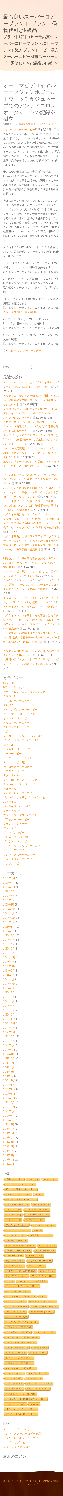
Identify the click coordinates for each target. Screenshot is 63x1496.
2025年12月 (9, 909)
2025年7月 (9, 931)
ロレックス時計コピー (34, 1378)
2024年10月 (9, 966)
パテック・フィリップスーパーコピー (25, 797)
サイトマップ (31, 1484)
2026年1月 (8, 904)
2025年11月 (9, 913)
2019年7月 (8, 1150)
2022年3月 (9, 1045)
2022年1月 (8, 1054)
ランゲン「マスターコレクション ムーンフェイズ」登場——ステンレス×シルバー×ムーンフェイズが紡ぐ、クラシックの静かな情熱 (31, 585)
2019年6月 (8, 1155)
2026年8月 (9, 878)
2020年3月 (9, 1120)
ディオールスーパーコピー (19, 793)
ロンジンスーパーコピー (47, 1245)
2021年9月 (8, 1071)
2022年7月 (9, 1027)
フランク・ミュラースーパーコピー (17, 1230)
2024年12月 (9, 957)
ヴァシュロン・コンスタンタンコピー (25, 691)
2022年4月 (9, 1040)
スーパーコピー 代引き (13, 1215)
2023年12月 (9, 983)
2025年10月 (9, 917)
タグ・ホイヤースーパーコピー (21, 779)
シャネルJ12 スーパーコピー (19, 749)
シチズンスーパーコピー (38, 1353)
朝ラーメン (9, 1281)
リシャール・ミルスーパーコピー (23, 845)
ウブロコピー (11, 696)
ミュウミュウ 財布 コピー (18, 1446)
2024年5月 (9, 979)
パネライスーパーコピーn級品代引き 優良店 (20, 1271)
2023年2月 (9, 1014)
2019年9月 (8, 1142)
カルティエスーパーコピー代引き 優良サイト (21, 1368)
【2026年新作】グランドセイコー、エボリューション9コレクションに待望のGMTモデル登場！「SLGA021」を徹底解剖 (31, 505)
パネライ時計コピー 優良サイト (16, 1306)
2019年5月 (8, 1159)
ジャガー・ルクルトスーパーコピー (24, 735)
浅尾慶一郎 (38, 1230)
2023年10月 (9, 988)
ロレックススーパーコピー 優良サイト (43, 1301)
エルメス (8, 705)
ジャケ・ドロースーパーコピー (21, 740)
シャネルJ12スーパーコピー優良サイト (45, 1306)
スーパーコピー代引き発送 (15, 1266)
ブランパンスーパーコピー (43, 1276)
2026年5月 (9, 891)
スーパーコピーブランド (17, 757)
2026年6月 (9, 887)
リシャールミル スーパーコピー (22, 1438)
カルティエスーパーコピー (19, 727)
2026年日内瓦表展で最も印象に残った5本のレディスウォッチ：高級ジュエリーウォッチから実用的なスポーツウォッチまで (31, 492)
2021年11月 (8, 1062)
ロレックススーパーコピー (45, 124)
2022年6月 (9, 1032)
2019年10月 (9, 1137)
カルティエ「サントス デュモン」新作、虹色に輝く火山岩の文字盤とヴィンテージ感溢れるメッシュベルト (31, 400)
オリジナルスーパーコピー (34, 1220)
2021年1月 (8, 1076)
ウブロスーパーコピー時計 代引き (17, 1204)
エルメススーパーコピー (14, 1383)
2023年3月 (9, 1010)
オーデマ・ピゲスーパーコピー (16, 1240)
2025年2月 (9, 952)
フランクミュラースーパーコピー (17, 1347)
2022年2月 (9, 1049)
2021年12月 (9, 1058)
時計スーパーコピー (50, 1179)
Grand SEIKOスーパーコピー (16, 1312)
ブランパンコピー (13, 832)
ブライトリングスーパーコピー (21, 815)
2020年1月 (8, 1124)
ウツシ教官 (39, 1194)
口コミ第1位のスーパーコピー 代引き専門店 (20, 1394)
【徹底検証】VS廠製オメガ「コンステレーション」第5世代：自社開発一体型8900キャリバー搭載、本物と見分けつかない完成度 (31, 637)
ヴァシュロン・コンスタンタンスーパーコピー (26, 1399)
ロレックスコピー (34, 1256)
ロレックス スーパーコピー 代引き (23, 1433)
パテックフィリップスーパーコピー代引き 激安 (21, 1322)
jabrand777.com (33, 1179)
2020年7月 (9, 1102)
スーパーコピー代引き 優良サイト (41, 1312)
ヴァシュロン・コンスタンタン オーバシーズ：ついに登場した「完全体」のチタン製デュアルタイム (31, 479)
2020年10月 (9, 1089)
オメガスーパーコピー (16, 718)
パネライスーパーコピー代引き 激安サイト (20, 1245)
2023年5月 (9, 1001)
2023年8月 (9, 992)
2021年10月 (9, 1067)
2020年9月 (9, 1093)
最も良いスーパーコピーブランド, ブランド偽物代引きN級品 (30, 23)
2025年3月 (9, 948)
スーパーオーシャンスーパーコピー (17, 1291)
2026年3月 (9, 900)
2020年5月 (9, 1111)
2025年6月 (9, 935)
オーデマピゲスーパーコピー (15, 1404)
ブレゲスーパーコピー (16, 841)
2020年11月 (9, 1084)
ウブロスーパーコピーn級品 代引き (37, 1209)
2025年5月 (9, 939)
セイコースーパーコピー (17, 766)
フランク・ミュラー (15, 823)
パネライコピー (12, 801)
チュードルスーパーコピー (16, 1276)
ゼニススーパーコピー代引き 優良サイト (19, 1358)
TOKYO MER (34, 1404)
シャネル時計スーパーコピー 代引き (18, 1332)
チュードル (9, 788)
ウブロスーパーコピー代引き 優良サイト (19, 1363)
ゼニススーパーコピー (16, 771)
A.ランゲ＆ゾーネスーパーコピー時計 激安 (32, 1281)
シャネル (8, 744)
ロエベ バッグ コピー (15, 1442)
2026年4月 (9, 895)
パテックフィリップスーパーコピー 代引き (20, 1184)
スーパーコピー (12, 753)
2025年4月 (9, 944)
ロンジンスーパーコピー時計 (15, 1353)
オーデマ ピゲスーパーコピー (20, 713)
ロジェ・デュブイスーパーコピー (38, 1389)
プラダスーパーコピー (16, 819)
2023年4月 (9, 1005)
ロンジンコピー (12, 863)
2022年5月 (9, 1036)
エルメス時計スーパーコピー (20, 709)
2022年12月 (9, 1019)
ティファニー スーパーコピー (44, 1332)
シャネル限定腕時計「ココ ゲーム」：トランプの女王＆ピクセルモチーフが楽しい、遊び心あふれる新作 (31, 453)
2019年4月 (8, 1164)
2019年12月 (9, 1128)
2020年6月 (9, 1106)
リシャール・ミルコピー (36, 1266)
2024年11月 (9, 961)
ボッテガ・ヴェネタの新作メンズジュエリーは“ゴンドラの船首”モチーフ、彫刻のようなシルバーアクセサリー (31, 439)
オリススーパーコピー (16, 722)
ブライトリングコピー (13, 1209)
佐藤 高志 (25, 124)
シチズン (8, 731)
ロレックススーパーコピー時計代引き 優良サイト (22, 1337)
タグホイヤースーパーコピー (20, 784)
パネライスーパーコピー (17, 806)
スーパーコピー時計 (15, 762)
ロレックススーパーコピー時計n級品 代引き (20, 1296)
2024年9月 (9, 970)
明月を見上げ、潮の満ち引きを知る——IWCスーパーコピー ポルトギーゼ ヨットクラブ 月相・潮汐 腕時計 (30, 563)
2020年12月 (9, 1080)
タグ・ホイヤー (12, 775)
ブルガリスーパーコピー (17, 836)
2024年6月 (9, 975)
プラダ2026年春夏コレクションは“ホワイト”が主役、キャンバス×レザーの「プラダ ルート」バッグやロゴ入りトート (30, 413)
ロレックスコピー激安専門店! (20, 312)
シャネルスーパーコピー (41, 1204)
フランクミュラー (13, 828)
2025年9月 (9, 922)
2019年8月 (8, 1146)
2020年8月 (9, 1098)
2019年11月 (8, 1133)
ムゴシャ (43, 1296)
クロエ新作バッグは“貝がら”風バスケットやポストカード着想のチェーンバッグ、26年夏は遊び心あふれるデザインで (31, 426)
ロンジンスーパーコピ (13, 1220)
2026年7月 (9, 882)
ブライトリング (12, 810)
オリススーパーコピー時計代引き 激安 (18, 1327)
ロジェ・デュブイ (13, 850)
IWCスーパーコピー (14, 687)
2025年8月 (9, 926)
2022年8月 (9, 1023)
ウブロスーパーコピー (16, 700)
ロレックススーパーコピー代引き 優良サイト (21, 1342)
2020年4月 (9, 1115)
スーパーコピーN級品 (40, 1347)
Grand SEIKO (9, 683)
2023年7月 (9, 996)
